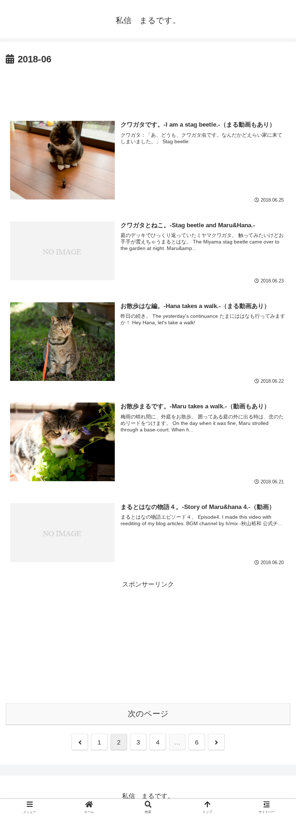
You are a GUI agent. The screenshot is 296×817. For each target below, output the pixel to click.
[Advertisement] (148, 87)
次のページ (148, 713)
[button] (273, 662)
